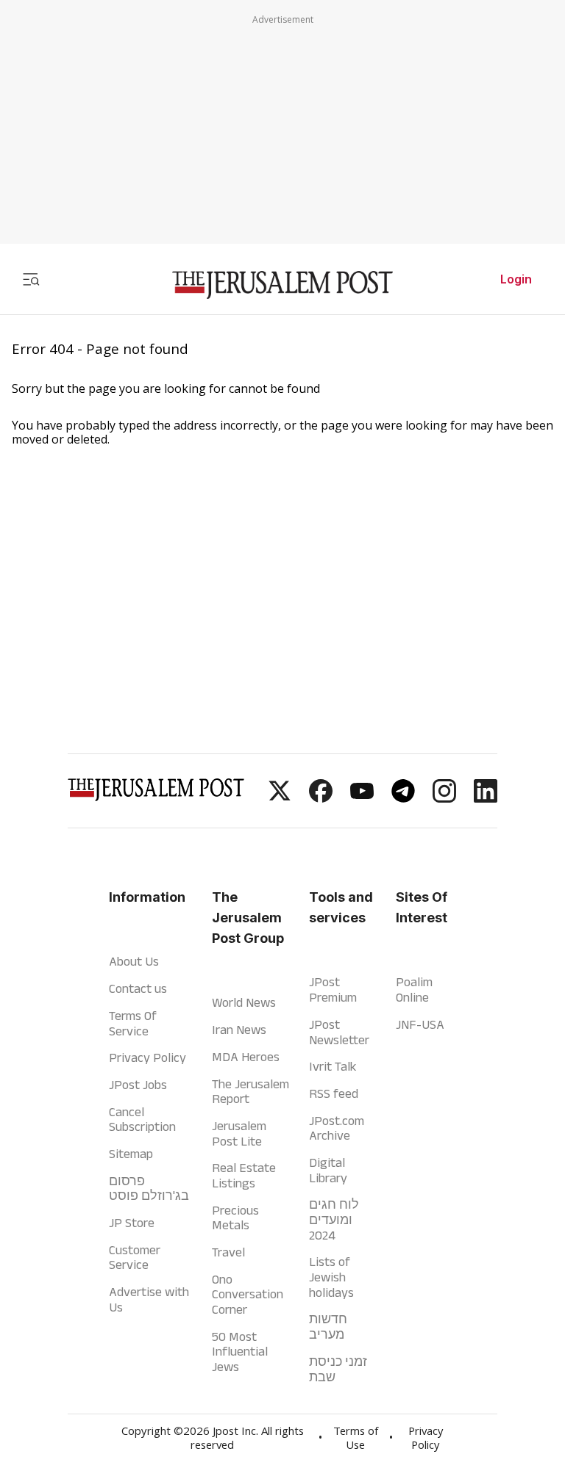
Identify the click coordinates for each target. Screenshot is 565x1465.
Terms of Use (355, 1439)
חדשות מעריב (328, 1327)
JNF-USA (420, 1024)
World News (244, 1002)
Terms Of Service (133, 1023)
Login (516, 279)
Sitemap (131, 1153)
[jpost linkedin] (485, 798)
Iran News (239, 1029)
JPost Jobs (138, 1084)
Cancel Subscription (142, 1119)
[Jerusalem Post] (282, 285)
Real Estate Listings (244, 1175)
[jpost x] (279, 798)
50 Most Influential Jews (240, 1351)
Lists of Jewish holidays (331, 1276)
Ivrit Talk (332, 1066)
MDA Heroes (246, 1056)
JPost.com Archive (336, 1128)
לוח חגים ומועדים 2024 (334, 1219)
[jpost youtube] (362, 798)
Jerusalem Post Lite (239, 1133)
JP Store (131, 1222)
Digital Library (328, 1170)
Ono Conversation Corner (247, 1294)
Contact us (138, 988)
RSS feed (333, 1093)
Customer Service (134, 1257)
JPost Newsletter (339, 1032)
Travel (228, 1252)
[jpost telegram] (403, 798)
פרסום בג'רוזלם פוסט (149, 1188)
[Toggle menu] (31, 279)
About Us (134, 961)
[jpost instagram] (444, 798)
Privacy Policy (147, 1057)
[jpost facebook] (321, 798)
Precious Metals (235, 1218)
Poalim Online (414, 989)
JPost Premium (333, 989)
